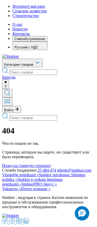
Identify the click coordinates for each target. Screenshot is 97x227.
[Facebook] (12, 222)
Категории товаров (19, 64)
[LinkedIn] (26, 222)
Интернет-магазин (28, 6)
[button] (82, 213)
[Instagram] (5, 222)
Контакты (21, 33)
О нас (17, 24)
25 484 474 (47, 170)
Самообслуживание (29, 39)
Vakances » (11, 189)
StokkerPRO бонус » (39, 184)
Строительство (25, 15)
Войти (9, 110)
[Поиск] (7, 93)
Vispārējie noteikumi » (20, 175)
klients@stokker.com (74, 170)
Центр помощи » (35, 189)
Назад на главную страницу (26, 165)
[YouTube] (19, 222)
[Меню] (7, 101)
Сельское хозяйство (29, 11)
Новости (20, 29)
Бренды (9, 77)
